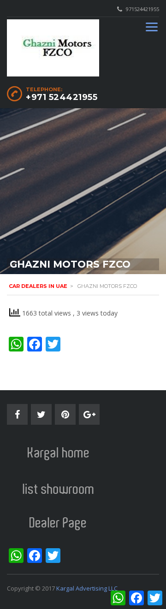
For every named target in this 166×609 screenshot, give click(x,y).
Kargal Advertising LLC (87, 588)
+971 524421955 (61, 97)
